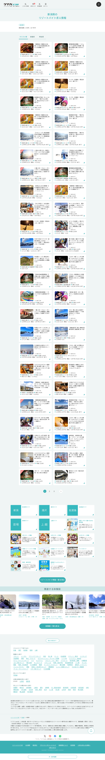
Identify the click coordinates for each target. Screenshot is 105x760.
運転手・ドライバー (81, 665)
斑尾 (74, 689)
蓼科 (41, 687)
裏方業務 (62, 665)
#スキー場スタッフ (70, 616)
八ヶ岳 (51, 689)
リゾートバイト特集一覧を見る (52, 580)
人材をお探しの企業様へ (84, 745)
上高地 (36, 687)
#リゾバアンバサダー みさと (32, 618)
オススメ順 (23, 37)
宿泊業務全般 (69, 663)
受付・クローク (30, 658)
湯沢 (19, 650)
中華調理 (84, 660)
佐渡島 (25, 650)
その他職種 (47, 669)
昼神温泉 (65, 687)
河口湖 (57, 689)
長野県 (28, 681)
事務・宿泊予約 (58, 663)
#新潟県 (25, 616)
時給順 (41, 37)
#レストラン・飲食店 (33, 616)
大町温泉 (24, 689)
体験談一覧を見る (52, 626)
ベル (32, 660)
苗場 (31, 650)
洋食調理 (16, 658)
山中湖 (64, 689)
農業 (14, 665)
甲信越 (15, 675)
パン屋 (77, 663)
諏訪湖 (15, 692)
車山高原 (22, 692)
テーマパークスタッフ (50, 665)
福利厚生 (35, 745)
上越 (36, 650)
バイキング (83, 656)
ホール (56, 656)
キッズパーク (38, 663)
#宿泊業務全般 (49, 616)
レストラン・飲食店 (75, 658)
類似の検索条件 (52, 640)
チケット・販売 (73, 656)
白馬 (87, 687)
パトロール (64, 660)
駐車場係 (70, 665)
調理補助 (51, 667)
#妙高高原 (67, 615)
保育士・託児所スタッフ (39, 667)
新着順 (32, 37)
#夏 (23, 618)
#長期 (20, 618)
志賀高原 (29, 687)
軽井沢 (22, 687)
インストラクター (18, 667)
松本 (45, 689)
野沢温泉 (80, 689)
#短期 (55, 616)
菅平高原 (30, 692)
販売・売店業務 (23, 665)
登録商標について (63, 745)
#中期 (9, 616)
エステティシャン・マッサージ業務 (48, 658)
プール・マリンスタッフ (20, 669)
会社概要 (27, 745)
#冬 (13, 616)
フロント (16, 656)
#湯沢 (20, 616)
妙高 (14, 650)
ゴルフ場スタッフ (18, 663)
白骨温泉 (73, 687)
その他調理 (33, 665)
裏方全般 (29, 663)
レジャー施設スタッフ (63, 667)
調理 (28, 667)
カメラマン (39, 660)
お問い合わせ (52, 747)
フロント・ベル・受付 (52, 660)
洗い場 (50, 656)
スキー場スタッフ (35, 669)
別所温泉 (81, 687)
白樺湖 (47, 687)
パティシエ (47, 663)
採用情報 (72, 745)
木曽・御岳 (38, 689)
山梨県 (22, 681)
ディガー (84, 663)
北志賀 (31, 689)
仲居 (44, 656)
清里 (69, 689)
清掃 (22, 658)
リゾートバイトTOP (15, 717)
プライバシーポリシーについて (48, 745)
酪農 (40, 665)
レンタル (24, 656)
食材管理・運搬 (74, 660)
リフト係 (64, 658)
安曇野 (15, 687)
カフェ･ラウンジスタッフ (21, 660)
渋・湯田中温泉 (56, 687)
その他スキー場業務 (78, 667)
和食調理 (63, 656)
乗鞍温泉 (16, 689)
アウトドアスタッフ (35, 656)
